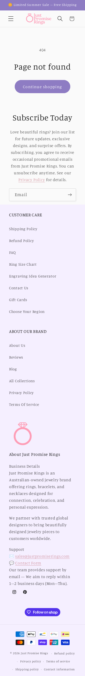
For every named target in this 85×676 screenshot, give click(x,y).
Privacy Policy (31, 179)
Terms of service (58, 661)
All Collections (22, 381)
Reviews (16, 357)
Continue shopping (42, 86)
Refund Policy (21, 240)
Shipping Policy (23, 229)
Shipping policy (27, 669)
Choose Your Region (27, 311)
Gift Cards (18, 299)
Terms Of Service (24, 404)
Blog (13, 369)
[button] (11, 19)
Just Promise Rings (34, 653)
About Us (17, 345)
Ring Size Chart (23, 264)
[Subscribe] (70, 194)
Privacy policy (30, 661)
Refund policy (64, 653)
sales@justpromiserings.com (42, 556)
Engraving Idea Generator (32, 276)
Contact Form (28, 562)
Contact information (59, 669)
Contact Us (18, 288)
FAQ (12, 252)
